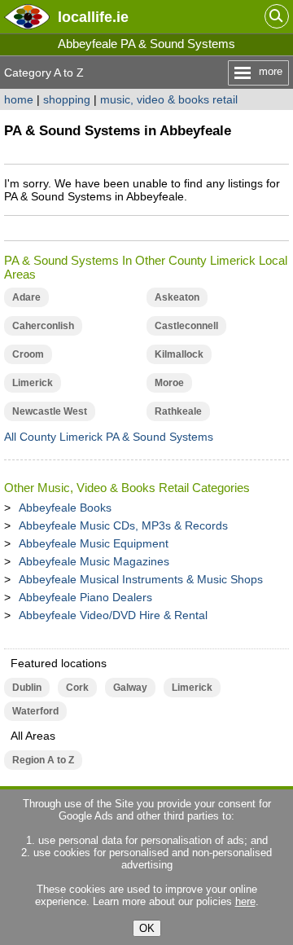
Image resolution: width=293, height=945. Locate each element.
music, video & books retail (169, 99)
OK (147, 928)
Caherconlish (43, 326)
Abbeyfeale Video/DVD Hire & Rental (113, 615)
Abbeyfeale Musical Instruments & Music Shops (141, 579)
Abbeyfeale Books (65, 507)
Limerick (32, 383)
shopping (66, 99)
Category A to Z (44, 72)
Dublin (27, 687)
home (18, 99)
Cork (77, 687)
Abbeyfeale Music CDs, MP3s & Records (123, 525)
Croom (28, 354)
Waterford (35, 711)
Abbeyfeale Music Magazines (94, 561)
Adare (26, 297)
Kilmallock (179, 354)
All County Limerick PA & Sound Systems (108, 436)
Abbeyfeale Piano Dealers (85, 597)
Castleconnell (186, 326)
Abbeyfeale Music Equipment (93, 543)
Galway (130, 687)
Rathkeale (178, 411)
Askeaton (177, 297)
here (245, 901)
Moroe (169, 383)
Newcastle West (49, 411)
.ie (93, 16)
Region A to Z (43, 760)
